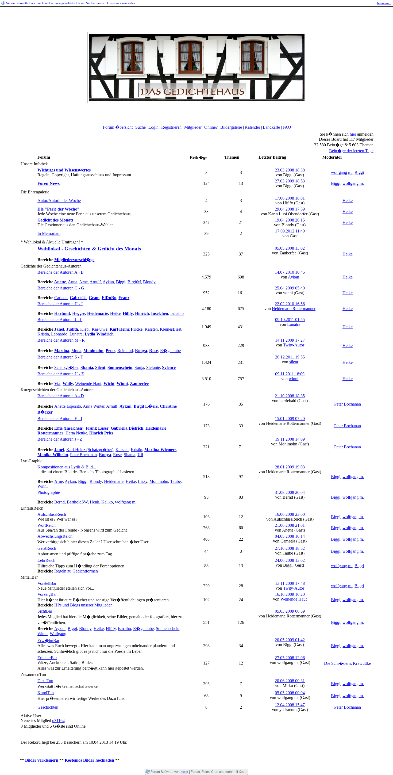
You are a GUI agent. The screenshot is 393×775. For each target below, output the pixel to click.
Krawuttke (362, 663)
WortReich (46, 525)
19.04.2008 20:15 (290, 220)
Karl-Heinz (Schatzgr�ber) (89, 449)
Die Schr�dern (337, 663)
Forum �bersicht (118, 127)
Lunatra (76, 334)
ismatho (124, 628)
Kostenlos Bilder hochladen (89, 760)
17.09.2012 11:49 (290, 231)
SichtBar (44, 611)
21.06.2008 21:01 (290, 525)
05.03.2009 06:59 (290, 611)
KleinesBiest (170, 329)
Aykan (108, 282)
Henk (94, 502)
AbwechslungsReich (54, 536)
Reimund (125, 350)
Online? (211, 127)
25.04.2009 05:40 (290, 288)
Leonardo (59, 334)
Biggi (359, 172)
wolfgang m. (341, 172)
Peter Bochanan (347, 404)
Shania (129, 454)
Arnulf (95, 282)
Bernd (59, 502)
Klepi (85, 329)
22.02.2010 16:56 (290, 303)
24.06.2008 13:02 (290, 560)
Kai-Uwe (99, 329)
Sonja (139, 367)
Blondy (149, 282)
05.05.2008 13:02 (290, 248)
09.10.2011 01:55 (290, 319)
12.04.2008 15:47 (290, 705)
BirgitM (134, 282)
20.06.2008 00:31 (290, 680)
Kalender (252, 127)
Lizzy (142, 481)
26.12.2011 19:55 (290, 357)
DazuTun (45, 680)
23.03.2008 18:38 (290, 170)
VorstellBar (46, 583)
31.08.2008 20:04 (290, 492)
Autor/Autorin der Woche (59, 200)
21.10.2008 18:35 (290, 396)
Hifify (111, 628)
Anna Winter (93, 406)
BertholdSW (77, 502)
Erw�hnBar (48, 640)
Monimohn (158, 481)
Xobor (184, 771)
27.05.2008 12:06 (290, 657)
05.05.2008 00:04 (290, 692)
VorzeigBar (47, 594)
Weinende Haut (88, 383)
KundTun (45, 692)
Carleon (61, 297)
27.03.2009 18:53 (290, 181)
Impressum (384, 3)
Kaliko (107, 502)
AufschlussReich (51, 514)
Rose (117, 454)
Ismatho (177, 313)
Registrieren (171, 127)
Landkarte (271, 127)
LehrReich (46, 560)
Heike (347, 200)
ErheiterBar (47, 657)
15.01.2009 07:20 (290, 418)
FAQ (287, 127)
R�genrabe (170, 350)
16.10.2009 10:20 (290, 594)
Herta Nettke (76, 433)
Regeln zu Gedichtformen (76, 571)
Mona (76, 350)
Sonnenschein (167, 628)
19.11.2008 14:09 (290, 439)
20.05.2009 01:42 (290, 639)
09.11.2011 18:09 (290, 374)
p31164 (58, 720)
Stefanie (153, 367)
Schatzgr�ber (66, 367)
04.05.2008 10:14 (290, 536)
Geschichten (47, 707)
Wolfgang (58, 633)
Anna (72, 282)
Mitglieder (193, 127)
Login (153, 127)
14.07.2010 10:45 (290, 272)
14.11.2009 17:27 (290, 340)
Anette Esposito (67, 406)
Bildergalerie (231, 127)
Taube (175, 481)
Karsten (151, 329)
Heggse (78, 313)
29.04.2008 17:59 (290, 209)
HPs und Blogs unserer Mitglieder (83, 605)
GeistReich (46, 548)
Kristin (43, 334)
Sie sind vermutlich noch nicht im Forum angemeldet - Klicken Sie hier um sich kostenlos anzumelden (70, 3)
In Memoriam (48, 233)
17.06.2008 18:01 (290, 198)
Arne (83, 282)
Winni (42, 486)
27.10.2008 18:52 (290, 548)
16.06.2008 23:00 (290, 514)
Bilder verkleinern (41, 760)
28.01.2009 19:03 (290, 467)
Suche (140, 127)
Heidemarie (114, 481)
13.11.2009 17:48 (290, 583)
